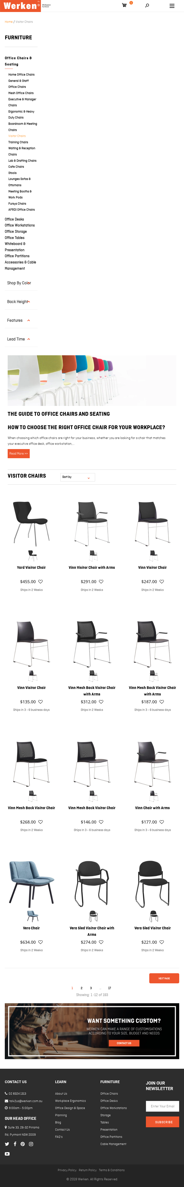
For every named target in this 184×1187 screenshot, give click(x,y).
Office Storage (16, 231)
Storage (105, 1115)
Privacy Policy (67, 1170)
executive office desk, (30, 444)
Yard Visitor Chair (31, 567)
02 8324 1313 (17, 1094)
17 (109, 988)
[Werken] (26, 6)
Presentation (108, 1130)
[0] (124, 6)
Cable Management (113, 1144)
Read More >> (18, 453)
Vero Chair (31, 928)
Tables (104, 1123)
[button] (40, 582)
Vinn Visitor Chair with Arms (92, 567)
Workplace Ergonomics (70, 1101)
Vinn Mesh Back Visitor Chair (31, 808)
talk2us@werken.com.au (25, 1101)
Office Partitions (17, 256)
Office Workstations (20, 225)
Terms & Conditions (112, 1170)
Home (9, 22)
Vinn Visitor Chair (152, 567)
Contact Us (62, 1130)
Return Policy (88, 1170)
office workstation (59, 444)
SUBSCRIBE (164, 1122)
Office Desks (14, 219)
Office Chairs (109, 1094)
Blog (58, 1123)
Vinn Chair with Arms (152, 808)
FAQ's (59, 1137)
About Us (61, 1094)
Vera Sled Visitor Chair (152, 928)
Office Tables (14, 238)
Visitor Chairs (24, 22)
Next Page (164, 978)
